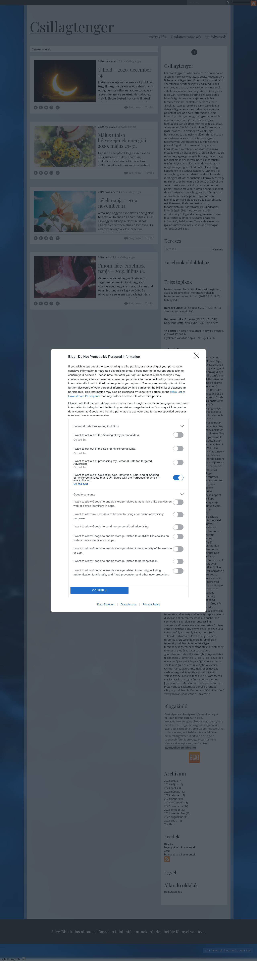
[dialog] (128, 480)
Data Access (128, 604)
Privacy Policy (151, 604)
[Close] (198, 357)
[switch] (178, 435)
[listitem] (128, 426)
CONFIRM (99, 590)
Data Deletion (105, 604)
